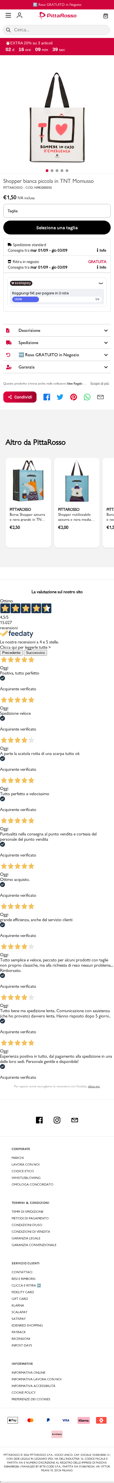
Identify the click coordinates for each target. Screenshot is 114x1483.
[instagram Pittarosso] (57, 1120)
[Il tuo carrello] (105, 16)
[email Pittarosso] (74, 1120)
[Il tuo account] (19, 15)
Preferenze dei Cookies (31, 1399)
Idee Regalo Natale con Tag (85, 383)
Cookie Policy (24, 1392)
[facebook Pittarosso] (39, 1120)
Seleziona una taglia (57, 227)
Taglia (12, 211)
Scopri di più (99, 384)
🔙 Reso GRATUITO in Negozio (57, 4)
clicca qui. (94, 1086)
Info (103, 250)
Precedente (11, 653)
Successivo (35, 653)
